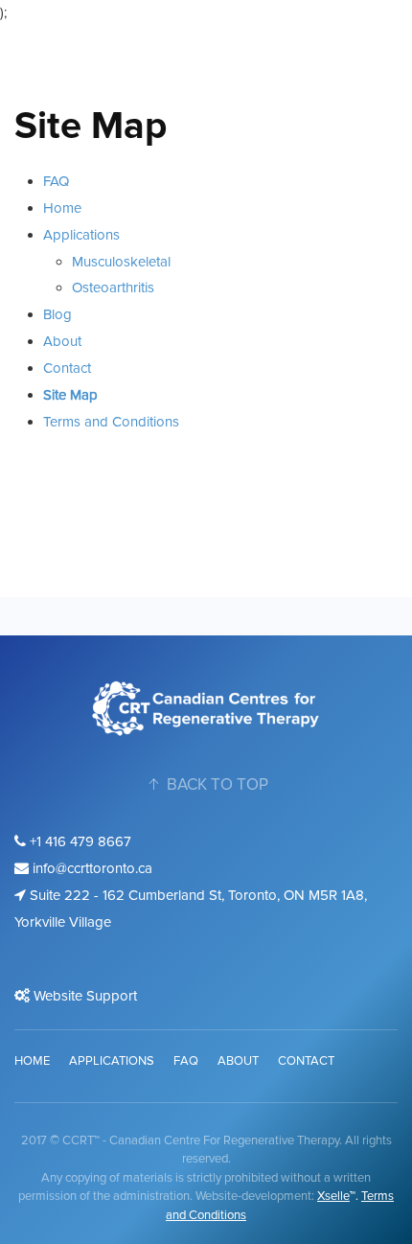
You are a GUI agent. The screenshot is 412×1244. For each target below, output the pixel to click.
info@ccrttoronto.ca (90, 868)
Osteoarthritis (113, 287)
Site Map (70, 394)
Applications (81, 234)
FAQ (56, 181)
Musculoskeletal (121, 261)
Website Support (83, 995)
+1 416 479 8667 (78, 841)
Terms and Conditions (111, 421)
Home (62, 208)
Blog (57, 314)
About (62, 341)
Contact (67, 368)
